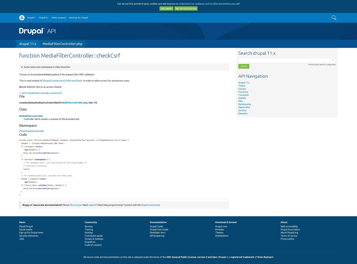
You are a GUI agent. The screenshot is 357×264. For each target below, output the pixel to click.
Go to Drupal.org (22, 18)
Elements (243, 113)
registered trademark (242, 257)
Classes (242, 89)
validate (43, 185)
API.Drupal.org (157, 235)
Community (91, 222)
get (26, 182)
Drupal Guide (156, 226)
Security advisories (28, 235)
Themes (219, 232)
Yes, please (166, 8)
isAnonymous (40, 160)
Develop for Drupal (78, 17)
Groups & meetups (94, 239)
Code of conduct (93, 245)
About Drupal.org (289, 232)
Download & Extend (226, 222)
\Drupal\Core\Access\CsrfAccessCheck (62, 80)
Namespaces (244, 104)
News (22, 222)
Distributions (221, 235)
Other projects (59, 17)
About (284, 222)
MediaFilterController (31, 116)
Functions (243, 92)
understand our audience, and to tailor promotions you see (209, 4)
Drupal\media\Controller (31, 131)
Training (89, 229)
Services (242, 110)
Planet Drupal (26, 226)
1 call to (40, 93)
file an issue (76, 205)
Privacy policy (287, 239)
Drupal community (150, 205)
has (26, 150)
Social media (25, 229)
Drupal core (221, 226)
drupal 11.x (27, 44)
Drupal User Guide (159, 229)
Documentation (158, 222)
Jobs (21, 239)
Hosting (89, 232)
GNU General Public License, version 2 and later (192, 257)
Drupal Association (290, 229)
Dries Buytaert (265, 257)
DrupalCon (90, 242)
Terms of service (289, 235)
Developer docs (158, 232)
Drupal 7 (31, 17)
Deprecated (244, 107)
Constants (243, 95)
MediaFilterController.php (62, 44)
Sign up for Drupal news (31, 232)
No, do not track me (186, 8)
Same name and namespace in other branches (47, 67)
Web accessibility (289, 226)
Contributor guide (94, 235)
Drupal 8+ (43, 17)
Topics (241, 85)
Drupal (222, 257)
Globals (242, 98)
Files (240, 101)
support (92, 205)
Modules (219, 229)
